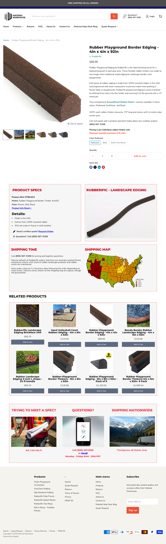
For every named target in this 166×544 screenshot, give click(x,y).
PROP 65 (69, 500)
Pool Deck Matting (42, 488)
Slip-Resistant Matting (43, 492)
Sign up (133, 510)
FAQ (40, 26)
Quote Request (108, 26)
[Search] (114, 16)
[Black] (105, 145)
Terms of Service (72, 493)
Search (68, 482)
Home (6, 26)
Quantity (93, 150)
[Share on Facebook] (90, 167)
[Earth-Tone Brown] (118, 145)
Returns (30, 26)
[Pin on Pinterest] (103, 167)
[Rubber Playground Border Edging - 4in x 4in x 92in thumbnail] (41, 135)
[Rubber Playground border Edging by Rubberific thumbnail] (8, 135)
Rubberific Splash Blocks (45, 500)
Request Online (46, 231)
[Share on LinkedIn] (99, 167)
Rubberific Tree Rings (43, 503)
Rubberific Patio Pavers (44, 496)
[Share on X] (95, 167)
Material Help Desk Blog (86, 26)
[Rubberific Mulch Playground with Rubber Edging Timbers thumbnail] (30, 135)
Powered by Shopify (11, 536)
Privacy (68, 497)
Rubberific (97, 56)
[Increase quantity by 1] (112, 156)
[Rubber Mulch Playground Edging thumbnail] (19, 135)
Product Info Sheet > (22, 208)
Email (84, 453)
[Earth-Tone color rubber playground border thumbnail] (52, 135)
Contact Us (64, 26)
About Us (51, 26)
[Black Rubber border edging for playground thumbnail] (63, 135)
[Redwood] (95, 145)
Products (17, 26)
